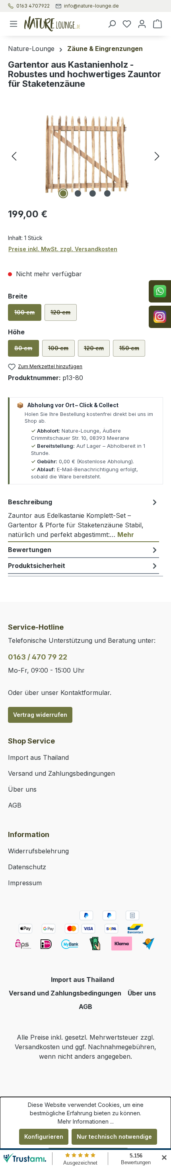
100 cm (27, 315)
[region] (85, 156)
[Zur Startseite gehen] (62, 23)
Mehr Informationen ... (86, 1121)
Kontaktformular (85, 693)
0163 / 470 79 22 (37, 657)
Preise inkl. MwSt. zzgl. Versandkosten (62, 249)
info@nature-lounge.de (91, 6)
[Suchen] (111, 24)
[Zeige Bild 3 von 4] (92, 193)
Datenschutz (27, 867)
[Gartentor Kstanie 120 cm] (85, 156)
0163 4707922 (33, 6)
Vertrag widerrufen (40, 714)
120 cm (63, 315)
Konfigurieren (43, 1136)
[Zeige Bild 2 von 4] (78, 193)
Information (28, 834)
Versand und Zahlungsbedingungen (61, 773)
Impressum (25, 883)
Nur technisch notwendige (114, 1136)
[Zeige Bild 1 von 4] (63, 193)
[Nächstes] (157, 156)
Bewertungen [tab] (29, 550)
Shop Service (31, 741)
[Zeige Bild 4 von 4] (107, 193)
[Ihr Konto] (142, 24)
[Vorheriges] (14, 156)
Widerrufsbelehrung (38, 851)
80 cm (26, 351)
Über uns (22, 789)
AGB (14, 805)
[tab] (83, 518)
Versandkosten (37, 1047)
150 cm (132, 351)
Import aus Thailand (38, 757)
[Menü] (13, 24)
